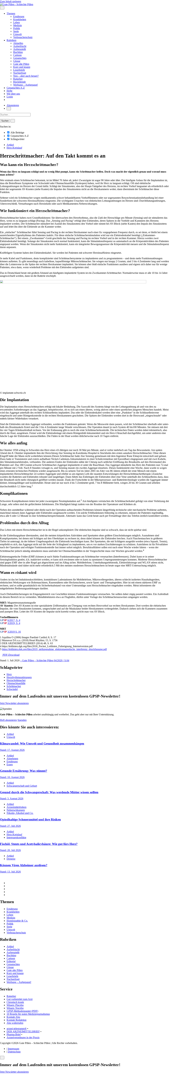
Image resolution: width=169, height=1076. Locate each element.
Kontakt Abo (13, 1017)
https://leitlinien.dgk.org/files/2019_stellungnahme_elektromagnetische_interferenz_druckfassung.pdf (54, 649)
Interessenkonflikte (16, 837)
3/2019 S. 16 (14, 631)
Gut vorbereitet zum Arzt (20, 999)
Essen (10, 764)
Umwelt (17, 34)
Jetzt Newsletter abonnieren (14, 703)
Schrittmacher (14, 686)
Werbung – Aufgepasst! (25, 84)
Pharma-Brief (14, 1034)
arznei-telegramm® (17, 1028)
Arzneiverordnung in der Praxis (23, 1037)
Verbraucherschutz (23, 37)
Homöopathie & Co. (17, 920)
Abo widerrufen (15, 1023)
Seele (16, 31)
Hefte (9, 90)
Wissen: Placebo (15, 1005)
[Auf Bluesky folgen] (8, 888)
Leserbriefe (19, 70)
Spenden (22, 720)
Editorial (11, 961)
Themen (11, 13)
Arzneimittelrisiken (16, 807)
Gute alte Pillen (21, 64)
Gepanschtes (19, 58)
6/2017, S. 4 (13, 620)
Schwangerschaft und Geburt (22, 785)
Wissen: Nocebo (15, 1008)
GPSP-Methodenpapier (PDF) (22, 1011)
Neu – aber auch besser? (26, 75)
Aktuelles (18, 43)
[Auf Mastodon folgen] (8, 885)
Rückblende (19, 81)
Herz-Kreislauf (14, 147)
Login (10, 96)
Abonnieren (13, 105)
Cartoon (17, 55)
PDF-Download (10, 654)
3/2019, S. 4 (13, 623)
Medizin (17, 25)
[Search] (13, 121)
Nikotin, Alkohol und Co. (20, 813)
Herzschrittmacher (16, 680)
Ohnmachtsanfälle (16, 683)
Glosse (16, 61)
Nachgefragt (19, 73)
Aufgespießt (19, 49)
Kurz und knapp (21, 67)
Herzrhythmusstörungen (19, 677)
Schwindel (12, 689)
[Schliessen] (2, 1057)
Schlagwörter (17, 139)
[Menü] (2, 7)
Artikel (10, 144)
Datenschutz (14, 1051)
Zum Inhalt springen (10, 1)
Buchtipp (18, 52)
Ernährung (18, 16)
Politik (16, 28)
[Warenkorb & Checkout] (8, 99)
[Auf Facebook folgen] (8, 882)
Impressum (13, 1048)
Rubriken (11, 40)
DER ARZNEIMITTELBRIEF (23, 1031)
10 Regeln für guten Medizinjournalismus (28, 1014)
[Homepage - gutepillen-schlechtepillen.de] (16, 4)
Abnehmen (12, 758)
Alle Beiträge (17, 132)
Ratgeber (18, 78)
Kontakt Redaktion (16, 1020)
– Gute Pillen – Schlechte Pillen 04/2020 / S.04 (44, 660)
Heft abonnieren (8, 720)
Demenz (11, 858)
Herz (9, 674)
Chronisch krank (15, 1002)
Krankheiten (19, 19)
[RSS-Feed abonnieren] (8, 894)
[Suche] (9, 108)
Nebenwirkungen (16, 810)
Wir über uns (13, 93)
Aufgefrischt (19, 46)
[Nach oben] (1, 877)
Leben (16, 22)
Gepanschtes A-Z (16, 87)
